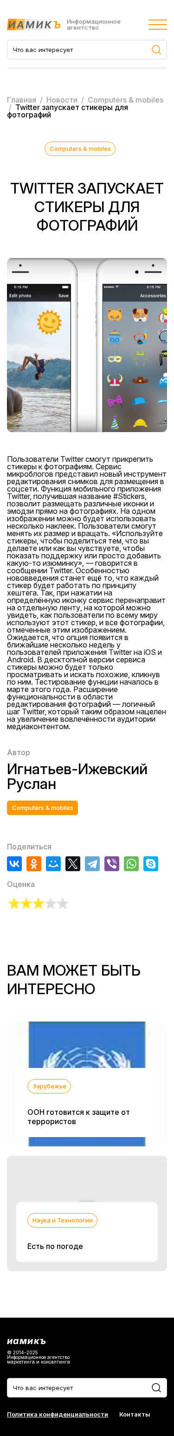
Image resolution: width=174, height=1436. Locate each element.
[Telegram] (92, 863)
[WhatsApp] (131, 863)
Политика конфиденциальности (57, 1414)
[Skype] (150, 863)
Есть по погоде (55, 1246)
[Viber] (111, 863)
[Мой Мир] (53, 863)
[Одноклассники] (33, 863)
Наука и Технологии (62, 1220)
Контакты (134, 1414)
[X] (72, 863)
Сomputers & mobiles (80, 148)
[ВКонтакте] (14, 863)
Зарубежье (49, 1086)
